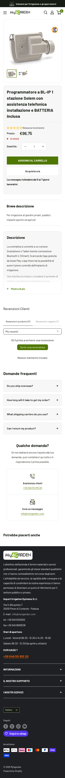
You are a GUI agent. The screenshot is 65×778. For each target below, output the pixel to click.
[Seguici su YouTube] (24, 726)
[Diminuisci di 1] (25, 146)
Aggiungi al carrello (32, 160)
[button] (14, 127)
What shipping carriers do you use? (27, 414)
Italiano (8, 710)
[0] (59, 13)
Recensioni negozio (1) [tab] (47, 321)
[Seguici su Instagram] (18, 726)
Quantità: (12, 146)
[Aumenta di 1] (43, 146)
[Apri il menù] (5, 12)
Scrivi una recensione (32, 347)
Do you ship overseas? (20, 385)
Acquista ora (32, 171)
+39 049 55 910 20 (32, 487)
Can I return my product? (21, 428)
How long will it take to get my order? (28, 400)
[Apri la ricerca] (46, 12)
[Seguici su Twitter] (12, 726)
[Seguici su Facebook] (5, 726)
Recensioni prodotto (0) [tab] (18, 321)
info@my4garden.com (32, 513)
